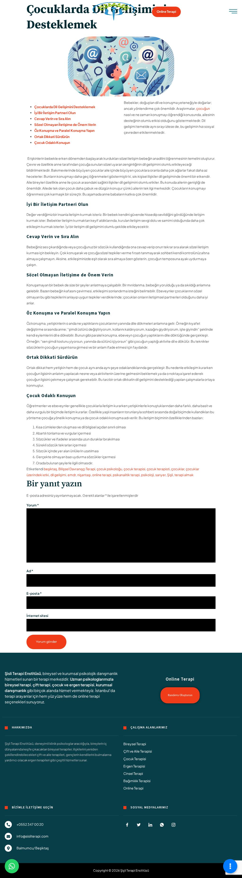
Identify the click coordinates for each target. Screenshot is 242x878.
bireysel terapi (18, 684)
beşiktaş (50, 469)
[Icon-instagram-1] (173, 825)
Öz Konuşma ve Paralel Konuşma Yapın (64, 130)
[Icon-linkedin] (150, 825)
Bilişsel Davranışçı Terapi (76, 469)
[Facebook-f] (127, 825)
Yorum (32, 505)
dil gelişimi (58, 475)
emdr (72, 475)
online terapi (101, 475)
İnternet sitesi (37, 615)
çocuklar (177, 469)
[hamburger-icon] (233, 12)
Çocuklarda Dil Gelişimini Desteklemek (64, 107)
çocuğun (203, 108)
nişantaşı (84, 475)
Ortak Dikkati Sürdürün (51, 136)
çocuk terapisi (134, 469)
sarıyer (160, 475)
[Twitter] (139, 825)
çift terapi (41, 684)
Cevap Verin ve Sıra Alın (52, 118)
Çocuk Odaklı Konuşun (52, 142)
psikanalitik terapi (126, 475)
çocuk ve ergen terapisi (73, 684)
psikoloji (147, 475)
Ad (29, 571)
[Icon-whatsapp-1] (162, 825)
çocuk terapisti (158, 469)
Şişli (170, 475)
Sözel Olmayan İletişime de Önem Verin (65, 124)
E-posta (34, 593)
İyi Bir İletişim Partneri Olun (55, 113)
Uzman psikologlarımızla (91, 679)
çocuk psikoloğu (109, 469)
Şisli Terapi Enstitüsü (23, 673)
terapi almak (184, 475)
